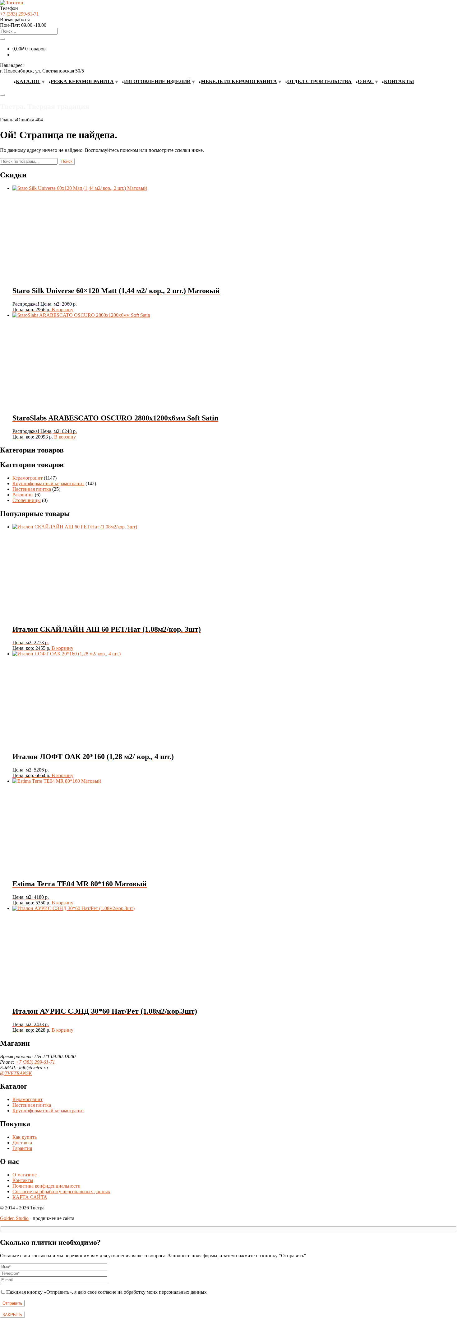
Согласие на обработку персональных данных (61, 1191)
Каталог (28, 81)
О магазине (24, 1174)
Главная (8, 119)
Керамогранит (27, 478)
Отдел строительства (319, 81)
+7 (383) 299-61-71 (19, 13)
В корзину (62, 309)
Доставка (22, 1142)
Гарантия (22, 1148)
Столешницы (26, 500)
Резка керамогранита (82, 81)
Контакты (399, 81)
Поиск (66, 161)
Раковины (23, 494)
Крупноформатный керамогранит (48, 483)
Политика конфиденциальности (46, 1186)
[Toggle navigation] (2, 95)
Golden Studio (14, 1218)
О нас (366, 81)
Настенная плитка (31, 489)
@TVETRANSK (16, 1073)
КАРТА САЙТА (29, 1197)
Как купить (24, 1137)
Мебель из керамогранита (239, 81)
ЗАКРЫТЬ (12, 1314)
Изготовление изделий (157, 81)
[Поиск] (2, 39)
